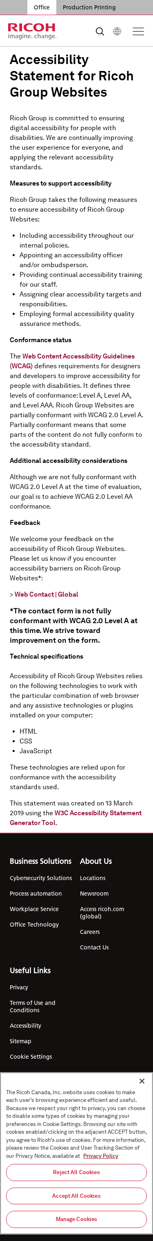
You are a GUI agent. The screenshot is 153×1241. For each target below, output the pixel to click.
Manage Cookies (77, 1219)
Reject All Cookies (76, 1172)
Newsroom (94, 893)
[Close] (142, 1081)
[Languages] (117, 31)
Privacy (19, 987)
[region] (76, 1153)
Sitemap (20, 1041)
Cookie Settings (31, 1056)
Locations (92, 878)
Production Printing (89, 7)
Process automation (36, 893)
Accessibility (25, 1025)
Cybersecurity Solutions (41, 878)
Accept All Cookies (76, 1196)
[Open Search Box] (100, 31)
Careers (90, 932)
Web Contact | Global (46, 594)
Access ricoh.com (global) (102, 912)
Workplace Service (34, 909)
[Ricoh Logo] (32, 31)
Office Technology (34, 924)
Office (42, 7)
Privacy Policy (100, 1156)
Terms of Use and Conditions (32, 1006)
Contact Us (94, 947)
